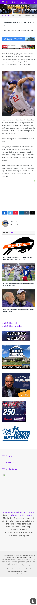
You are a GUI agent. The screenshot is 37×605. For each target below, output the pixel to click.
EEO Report (7, 456)
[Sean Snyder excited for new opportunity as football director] (18, 298)
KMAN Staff (7, 30)
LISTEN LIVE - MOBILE (12, 326)
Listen (23, 2)
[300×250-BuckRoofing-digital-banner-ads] (16, 368)
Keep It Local (27, 571)
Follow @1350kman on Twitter (11, 555)
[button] (33, 601)
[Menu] (3, 2)
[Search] (34, 2)
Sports (33, 30)
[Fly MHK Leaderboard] (18, 41)
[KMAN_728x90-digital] (18, 48)
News (8, 569)
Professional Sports (25, 30)
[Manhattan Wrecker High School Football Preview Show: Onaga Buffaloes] (18, 246)
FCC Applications (9, 469)
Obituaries (29, 569)
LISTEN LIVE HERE (10, 323)
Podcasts (19, 574)
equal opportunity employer (20, 515)
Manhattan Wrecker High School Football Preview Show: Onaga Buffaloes (17, 258)
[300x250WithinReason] (16, 397)
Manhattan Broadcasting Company (18, 512)
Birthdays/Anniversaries (15, 571)
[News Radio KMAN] (7, 2)
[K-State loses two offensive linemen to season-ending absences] (18, 272)
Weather (21, 569)
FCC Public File (8, 462)
